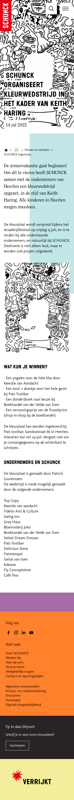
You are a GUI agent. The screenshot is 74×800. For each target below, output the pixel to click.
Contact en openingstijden (25, 676)
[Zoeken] (51, 8)
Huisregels (13, 700)
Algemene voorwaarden (22, 686)
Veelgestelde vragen (20, 671)
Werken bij (13, 658)
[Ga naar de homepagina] (5, 15)
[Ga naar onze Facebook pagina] (8, 632)
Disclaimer (13, 695)
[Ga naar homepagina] (6, 150)
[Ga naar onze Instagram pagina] (16, 632)
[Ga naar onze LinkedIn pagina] (24, 632)
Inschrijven (17, 745)
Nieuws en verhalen (37, 150)
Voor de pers (15, 662)
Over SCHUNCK (17, 653)
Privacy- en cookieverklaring (26, 691)
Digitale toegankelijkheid (23, 705)
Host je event (15, 667)
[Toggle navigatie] (65, 8)
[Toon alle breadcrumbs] (16, 150)
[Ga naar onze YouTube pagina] (31, 632)
